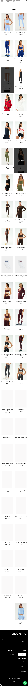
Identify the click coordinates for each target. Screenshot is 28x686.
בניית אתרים (14, 680)
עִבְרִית (23, 654)
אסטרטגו (13, 681)
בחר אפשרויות (20, 37)
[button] (25, 683)
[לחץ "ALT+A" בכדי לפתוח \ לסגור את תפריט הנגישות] (1, 684)
